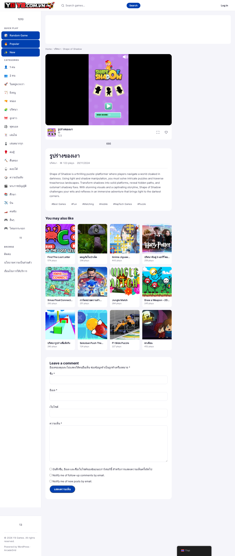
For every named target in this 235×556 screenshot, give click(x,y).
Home (48, 49)
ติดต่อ (7, 254)
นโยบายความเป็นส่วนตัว (18, 262)
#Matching (88, 204)
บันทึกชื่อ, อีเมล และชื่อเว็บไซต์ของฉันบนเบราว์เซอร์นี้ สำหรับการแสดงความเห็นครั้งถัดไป (102, 469)
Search (133, 5)
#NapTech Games (122, 204)
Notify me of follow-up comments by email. (78, 475)
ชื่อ (52, 373)
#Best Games (59, 204)
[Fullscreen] (157, 132)
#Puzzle (141, 204)
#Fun (74, 204)
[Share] (166, 132)
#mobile (103, 204)
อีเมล (53, 390)
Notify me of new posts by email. (72, 481)
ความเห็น (56, 423)
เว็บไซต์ (54, 407)
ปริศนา (57, 49)
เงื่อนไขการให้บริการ (15, 271)
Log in (224, 5)
